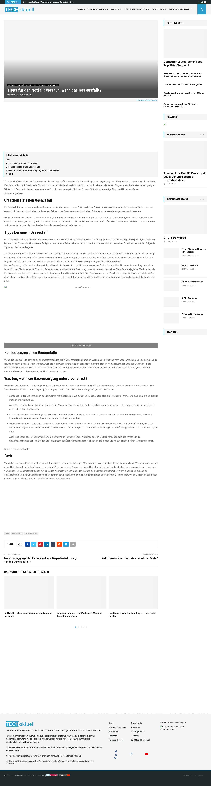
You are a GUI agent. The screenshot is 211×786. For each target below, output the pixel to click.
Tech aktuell (14, 95)
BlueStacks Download (192, 282)
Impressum (199, 776)
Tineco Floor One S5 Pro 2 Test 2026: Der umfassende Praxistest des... (184, 176)
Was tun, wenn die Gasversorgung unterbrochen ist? (33, 170)
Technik (115, 9)
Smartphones (137, 731)
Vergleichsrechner (179, 9)
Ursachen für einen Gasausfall (22, 163)
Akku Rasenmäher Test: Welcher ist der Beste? (130, 558)
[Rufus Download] (171, 269)
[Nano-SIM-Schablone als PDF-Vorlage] (171, 253)
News (80, 9)
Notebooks (113, 731)
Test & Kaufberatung (135, 9)
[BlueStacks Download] (171, 285)
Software (112, 736)
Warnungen (42, 85)
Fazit (10, 174)
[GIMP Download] (171, 302)
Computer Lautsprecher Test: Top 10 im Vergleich (183, 63)
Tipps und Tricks (97, 9)
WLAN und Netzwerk (140, 740)
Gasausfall (16, 533)
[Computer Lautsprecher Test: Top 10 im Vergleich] (185, 43)
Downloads (158, 9)
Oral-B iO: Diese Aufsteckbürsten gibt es (183, 84)
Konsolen (135, 727)
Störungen (11, 85)
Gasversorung (31, 533)
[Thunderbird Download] (171, 318)
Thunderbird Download (193, 314)
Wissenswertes (53, 85)
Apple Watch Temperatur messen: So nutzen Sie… (51, 2)
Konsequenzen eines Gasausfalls (24, 167)
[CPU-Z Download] (185, 219)
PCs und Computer (117, 727)
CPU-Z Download (175, 237)
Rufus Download (190, 265)
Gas (7, 533)
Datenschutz (188, 776)
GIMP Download (189, 298)
